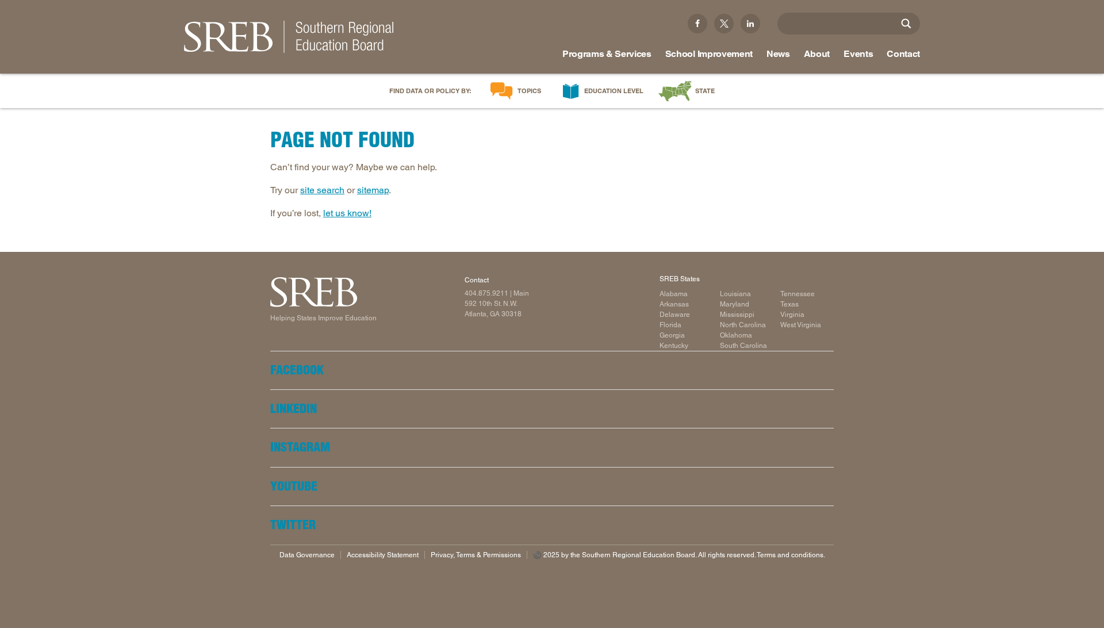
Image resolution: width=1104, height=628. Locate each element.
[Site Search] (906, 24)
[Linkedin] (750, 23)
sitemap (373, 190)
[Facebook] (697, 23)
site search (322, 190)
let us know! (347, 213)
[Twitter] (724, 23)
